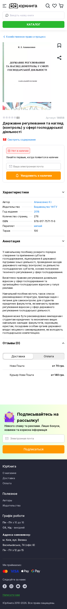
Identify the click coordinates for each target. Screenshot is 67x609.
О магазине (9, 473)
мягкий (38, 225)
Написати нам (11, 595)
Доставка (18, 356)
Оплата (49, 356)
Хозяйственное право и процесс (25, 36)
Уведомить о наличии (36, 175)
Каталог (33, 24)
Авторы (7, 500)
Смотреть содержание (22, 139)
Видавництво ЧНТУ (45, 206)
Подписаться (33, 449)
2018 (36, 211)
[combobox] (33, 15)
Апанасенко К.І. (43, 202)
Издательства (11, 505)
